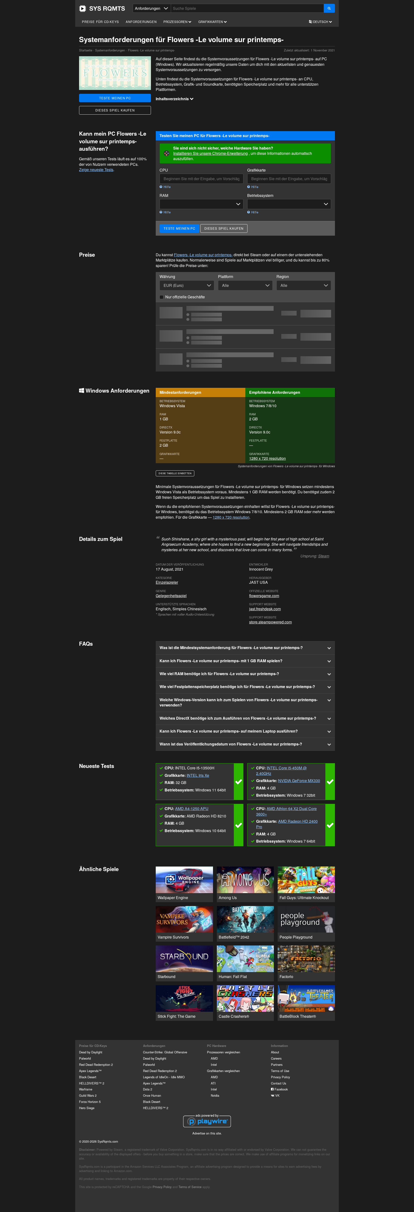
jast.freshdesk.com (265, 609)
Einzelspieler (167, 582)
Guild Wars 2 (88, 1095)
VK (277, 1095)
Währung (167, 276)
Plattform (225, 276)
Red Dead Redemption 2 (96, 1064)
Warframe (85, 1089)
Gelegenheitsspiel (171, 595)
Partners (276, 1064)
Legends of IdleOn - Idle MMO (164, 1077)
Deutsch (320, 21)
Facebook (281, 1089)
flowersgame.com (264, 595)
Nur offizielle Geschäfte (185, 297)
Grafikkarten (211, 21)
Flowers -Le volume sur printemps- (203, 254)
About (275, 1052)
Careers (276, 1058)
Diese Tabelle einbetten (175, 473)
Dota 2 (147, 1089)
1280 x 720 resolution (267, 458)
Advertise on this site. (207, 1133)
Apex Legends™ (90, 1070)
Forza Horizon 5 (90, 1101)
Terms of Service (189, 1186)
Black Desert (87, 1077)
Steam (323, 556)
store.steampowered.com (270, 622)
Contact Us (278, 1083)
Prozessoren (175, 21)
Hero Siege (86, 1108)
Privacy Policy (280, 1077)
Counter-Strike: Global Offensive (165, 1052)
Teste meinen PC (115, 98)
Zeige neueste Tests (96, 169)
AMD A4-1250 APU (191, 808)
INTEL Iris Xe (198, 775)
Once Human (152, 1095)
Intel (214, 1064)
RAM (164, 195)
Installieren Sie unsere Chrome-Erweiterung (210, 153)
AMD (214, 1058)
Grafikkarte (256, 170)
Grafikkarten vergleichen (223, 1070)
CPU (164, 170)
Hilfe (166, 187)
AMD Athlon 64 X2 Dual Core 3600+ (286, 811)
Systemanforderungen (110, 50)
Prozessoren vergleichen (223, 1052)
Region (282, 276)
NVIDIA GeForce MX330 (299, 780)
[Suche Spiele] (329, 8)
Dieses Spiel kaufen (114, 110)
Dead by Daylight (90, 1052)
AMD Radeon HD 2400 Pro (287, 823)
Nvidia (215, 1095)
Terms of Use (280, 1070)
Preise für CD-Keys (100, 21)
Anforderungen (141, 21)
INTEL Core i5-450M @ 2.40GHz (281, 770)
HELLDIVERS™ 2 (91, 1083)
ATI (213, 1083)
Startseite (102, 8)
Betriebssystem (260, 195)
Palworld (85, 1058)
